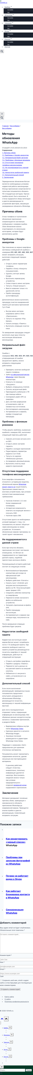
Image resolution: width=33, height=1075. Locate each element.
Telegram (6, 1042)
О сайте (8, 999)
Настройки (10, 9)
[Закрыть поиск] (2, 1066)
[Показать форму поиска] (2, 51)
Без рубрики (7, 128)
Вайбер (6, 1028)
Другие (7, 47)
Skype (6, 1049)
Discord (6, 1056)
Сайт (2, 976)
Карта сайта (9, 997)
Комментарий (6, 955)
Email (2, 969)
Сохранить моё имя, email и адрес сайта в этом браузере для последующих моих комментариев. (16, 982)
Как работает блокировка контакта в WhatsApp (18, 894)
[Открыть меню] (2, 114)
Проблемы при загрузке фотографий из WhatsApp (18, 860)
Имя (2, 962)
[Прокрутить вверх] (2, 1019)
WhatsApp (7, 1035)
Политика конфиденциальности (17, 1002)
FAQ (8, 12)
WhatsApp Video (17, 729)
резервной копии (19, 785)
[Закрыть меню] (0, 1022)
